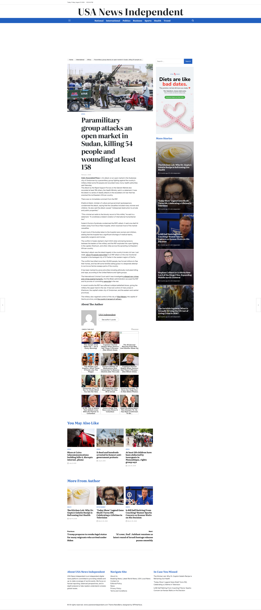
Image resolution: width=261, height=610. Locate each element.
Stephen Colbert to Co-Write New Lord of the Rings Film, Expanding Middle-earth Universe (175, 275)
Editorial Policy (116, 583)
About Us (113, 576)
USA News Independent (130, 11)
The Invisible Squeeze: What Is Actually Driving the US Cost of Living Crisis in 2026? (173, 311)
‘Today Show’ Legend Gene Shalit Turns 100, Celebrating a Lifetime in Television (110, 514)
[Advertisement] (130, 42)
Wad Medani (122, 297)
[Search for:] (170, 61)
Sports (148, 20)
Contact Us (114, 581)
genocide (107, 281)
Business (137, 20)
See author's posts (109, 320)
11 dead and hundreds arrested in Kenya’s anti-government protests (109, 455)
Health (157, 20)
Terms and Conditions (118, 591)
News (112, 586)
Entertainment (101, 507)
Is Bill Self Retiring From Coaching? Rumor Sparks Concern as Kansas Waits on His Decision (139, 514)
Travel (167, 20)
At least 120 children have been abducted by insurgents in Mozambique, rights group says (139, 457)
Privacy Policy (115, 588)
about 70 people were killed (96, 255)
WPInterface (137, 605)
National (99, 20)
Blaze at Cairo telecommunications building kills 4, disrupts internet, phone (80, 456)
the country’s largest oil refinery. (109, 299)
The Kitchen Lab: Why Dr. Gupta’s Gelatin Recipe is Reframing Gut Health (80, 512)
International (113, 20)
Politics (126, 20)
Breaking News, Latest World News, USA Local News (130, 579)
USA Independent (107, 314)
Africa (83, 114)
